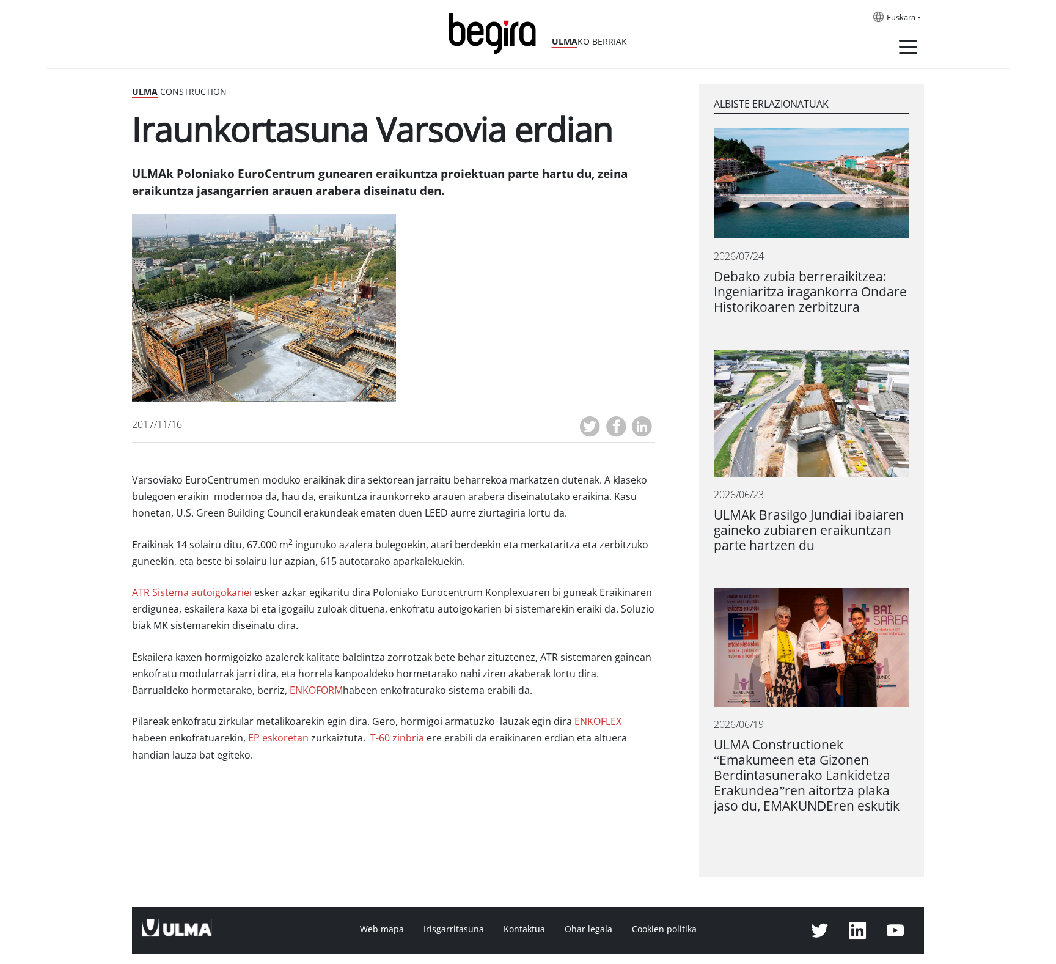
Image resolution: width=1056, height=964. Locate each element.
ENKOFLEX (598, 721)
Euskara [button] (901, 17)
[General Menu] (908, 49)
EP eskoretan (278, 738)
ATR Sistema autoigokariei (192, 592)
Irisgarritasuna (454, 929)
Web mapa (382, 929)
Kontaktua (524, 929)
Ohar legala (588, 929)
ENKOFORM (316, 690)
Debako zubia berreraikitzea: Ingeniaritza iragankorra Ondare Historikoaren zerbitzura (810, 292)
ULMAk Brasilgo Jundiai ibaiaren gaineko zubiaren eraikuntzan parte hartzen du (809, 530)
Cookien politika (664, 929)
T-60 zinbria (397, 738)
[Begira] (497, 33)
